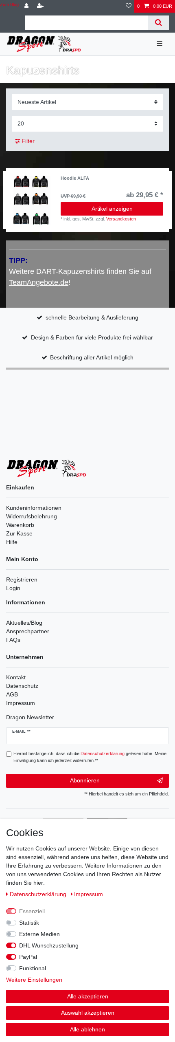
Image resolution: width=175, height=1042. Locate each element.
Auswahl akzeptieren (87, 1012)
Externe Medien (39, 934)
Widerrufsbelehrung (31, 516)
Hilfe (12, 542)
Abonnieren (85, 780)
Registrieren (21, 579)
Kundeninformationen (33, 507)
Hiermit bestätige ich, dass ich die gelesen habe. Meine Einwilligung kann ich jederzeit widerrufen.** (89, 757)
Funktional (32, 968)
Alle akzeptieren (87, 996)
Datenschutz (22, 686)
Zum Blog (9, 4)
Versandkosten (121, 218)
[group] (31, 200)
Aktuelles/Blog (24, 622)
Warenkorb (20, 525)
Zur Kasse (19, 533)
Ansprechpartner (27, 631)
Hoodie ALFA (75, 178)
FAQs (13, 640)
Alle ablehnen (87, 1029)
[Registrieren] (41, 6)
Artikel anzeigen (112, 208)
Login (13, 588)
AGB (12, 694)
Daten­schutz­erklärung (39, 894)
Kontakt (16, 677)
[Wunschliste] (128, 6)
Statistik (29, 922)
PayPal (28, 957)
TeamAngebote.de (38, 282)
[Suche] (158, 22)
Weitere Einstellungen (34, 979)
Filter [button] (28, 141)
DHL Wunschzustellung (49, 945)
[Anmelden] (27, 6)
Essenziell (32, 911)
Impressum (20, 703)
